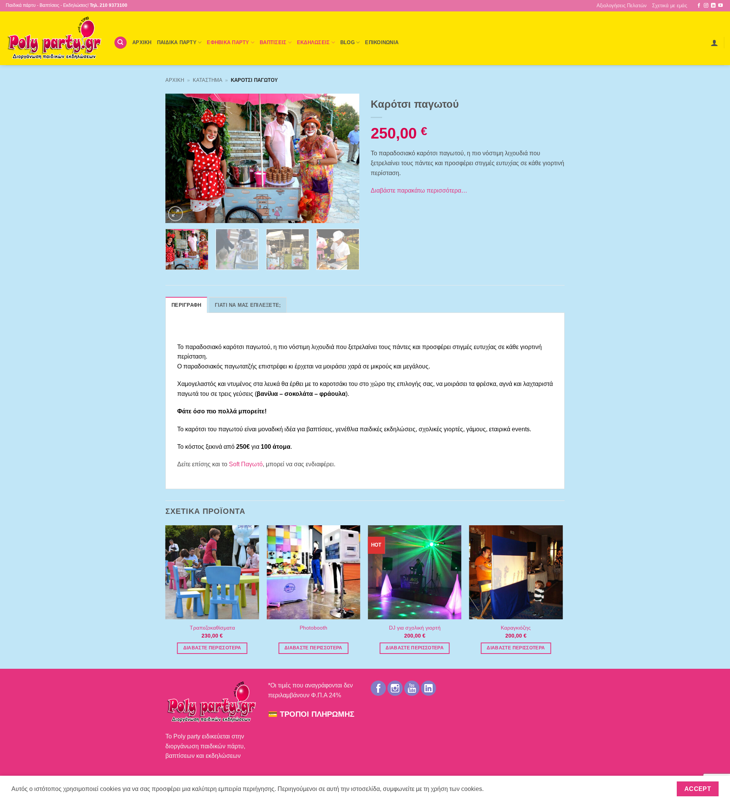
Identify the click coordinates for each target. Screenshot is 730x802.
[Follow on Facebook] (699, 5)
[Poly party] (54, 38)
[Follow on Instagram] (706, 5)
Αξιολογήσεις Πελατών (622, 5)
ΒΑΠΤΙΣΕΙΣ (273, 42)
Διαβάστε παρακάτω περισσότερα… (419, 190)
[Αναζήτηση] (120, 43)
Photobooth (313, 628)
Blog (347, 42)
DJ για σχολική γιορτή (415, 628)
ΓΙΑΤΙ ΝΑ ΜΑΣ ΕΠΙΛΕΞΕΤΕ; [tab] (248, 305)
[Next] (346, 158)
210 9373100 (113, 5)
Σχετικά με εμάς (669, 5)
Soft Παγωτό (246, 464)
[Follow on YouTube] (720, 5)
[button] (714, 42)
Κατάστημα (207, 80)
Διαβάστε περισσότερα (212, 648)
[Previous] (179, 158)
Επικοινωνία (381, 42)
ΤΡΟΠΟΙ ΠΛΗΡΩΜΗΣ (317, 714)
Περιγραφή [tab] (186, 305)
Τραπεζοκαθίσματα (212, 628)
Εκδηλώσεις (313, 42)
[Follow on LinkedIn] (713, 5)
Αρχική (174, 80)
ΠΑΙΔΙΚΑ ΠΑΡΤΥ (177, 42)
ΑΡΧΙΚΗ (142, 42)
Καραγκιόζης (516, 628)
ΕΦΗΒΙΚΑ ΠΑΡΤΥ (228, 42)
